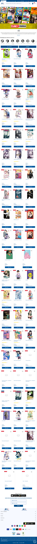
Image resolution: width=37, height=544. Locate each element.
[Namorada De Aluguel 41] (30, 53)
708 (14, 6)
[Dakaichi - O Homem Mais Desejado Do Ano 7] (6, 395)
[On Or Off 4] (6, 415)
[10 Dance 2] (30, 194)
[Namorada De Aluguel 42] (18, 53)
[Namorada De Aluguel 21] (18, 415)
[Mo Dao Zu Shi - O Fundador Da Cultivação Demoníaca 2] (30, 435)
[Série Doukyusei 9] (18, 214)
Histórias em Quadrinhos (10, 6)
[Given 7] (30, 395)
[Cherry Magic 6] (6, 234)
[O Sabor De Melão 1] (9, 254)
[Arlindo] (30, 274)
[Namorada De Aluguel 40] (6, 93)
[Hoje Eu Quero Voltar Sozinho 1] (18, 194)
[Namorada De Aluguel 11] (18, 274)
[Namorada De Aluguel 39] (18, 93)
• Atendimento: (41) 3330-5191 (11, 1)
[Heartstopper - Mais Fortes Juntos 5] (30, 93)
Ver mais (18, 35)
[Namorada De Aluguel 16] (18, 375)
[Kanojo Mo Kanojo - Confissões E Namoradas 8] (6, 455)
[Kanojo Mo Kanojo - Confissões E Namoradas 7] (30, 415)
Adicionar (6, 66)
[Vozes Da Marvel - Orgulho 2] (30, 73)
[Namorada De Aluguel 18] (18, 435)
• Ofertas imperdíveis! (33, 1)
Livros (6, 6)
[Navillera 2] (6, 73)
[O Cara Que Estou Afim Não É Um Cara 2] (6, 53)
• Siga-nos (26, 1)
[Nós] (27, 254)
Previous (1, 18)
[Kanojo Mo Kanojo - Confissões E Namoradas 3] (6, 375)
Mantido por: (15, 542)
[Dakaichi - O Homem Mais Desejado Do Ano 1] (6, 274)
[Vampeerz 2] (30, 234)
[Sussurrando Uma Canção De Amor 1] (6, 194)
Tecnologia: (21, 542)
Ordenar (27, 46)
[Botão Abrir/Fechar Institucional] (35, 511)
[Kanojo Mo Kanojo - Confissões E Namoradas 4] (30, 455)
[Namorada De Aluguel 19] (6, 435)
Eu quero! (18, 506)
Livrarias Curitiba (3, 6)
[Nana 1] (18, 395)
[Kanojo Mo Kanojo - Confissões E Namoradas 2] (30, 375)
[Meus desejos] (11, 49)
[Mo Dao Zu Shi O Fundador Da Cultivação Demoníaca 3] (18, 73)
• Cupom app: (20, 1)
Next (36, 18)
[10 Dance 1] (6, 214)
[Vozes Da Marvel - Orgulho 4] (18, 234)
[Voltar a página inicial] (2, 3)
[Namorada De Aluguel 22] (18, 455)
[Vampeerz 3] (30, 214)
